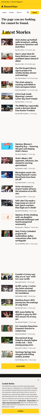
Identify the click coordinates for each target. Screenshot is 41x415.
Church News (21, 78)
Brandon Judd (22, 168)
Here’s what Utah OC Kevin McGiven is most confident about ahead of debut (26, 57)
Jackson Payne (22, 322)
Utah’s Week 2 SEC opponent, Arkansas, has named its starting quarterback (26, 162)
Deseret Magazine (17, 2)
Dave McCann (21, 308)
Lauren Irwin (21, 282)
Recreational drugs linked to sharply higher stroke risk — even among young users (26, 341)
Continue (20, 411)
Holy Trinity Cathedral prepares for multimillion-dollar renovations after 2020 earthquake (25, 236)
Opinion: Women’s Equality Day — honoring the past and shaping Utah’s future (26, 148)
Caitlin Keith (21, 183)
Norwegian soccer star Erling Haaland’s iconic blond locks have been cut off (25, 176)
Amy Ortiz (20, 102)
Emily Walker (21, 90)
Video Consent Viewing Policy (11, 403)
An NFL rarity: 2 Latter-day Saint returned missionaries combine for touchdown (25, 289)
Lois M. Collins (22, 348)
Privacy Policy (31, 400)
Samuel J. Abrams (23, 227)
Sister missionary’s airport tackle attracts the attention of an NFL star (26, 190)
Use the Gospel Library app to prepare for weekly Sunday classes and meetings (25, 72)
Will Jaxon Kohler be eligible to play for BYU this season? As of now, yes (25, 315)
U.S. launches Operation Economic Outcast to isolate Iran (26, 328)
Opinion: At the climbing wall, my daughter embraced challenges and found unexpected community (26, 219)
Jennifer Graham (22, 114)
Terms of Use (22, 400)
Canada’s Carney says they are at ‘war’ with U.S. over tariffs (25, 276)
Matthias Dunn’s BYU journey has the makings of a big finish (26, 302)
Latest (4, 12)
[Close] (38, 380)
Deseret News (5, 2)
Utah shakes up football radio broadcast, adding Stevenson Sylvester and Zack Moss (26, 43)
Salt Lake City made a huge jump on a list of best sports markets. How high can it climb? (25, 204)
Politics (11, 12)
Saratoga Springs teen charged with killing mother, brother (25, 354)
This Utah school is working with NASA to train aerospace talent (25, 84)
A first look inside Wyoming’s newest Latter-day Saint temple (26, 96)
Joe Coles (20, 50)
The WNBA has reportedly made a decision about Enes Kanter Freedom (26, 108)
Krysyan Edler (21, 197)
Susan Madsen (22, 154)
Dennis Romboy (22, 211)
